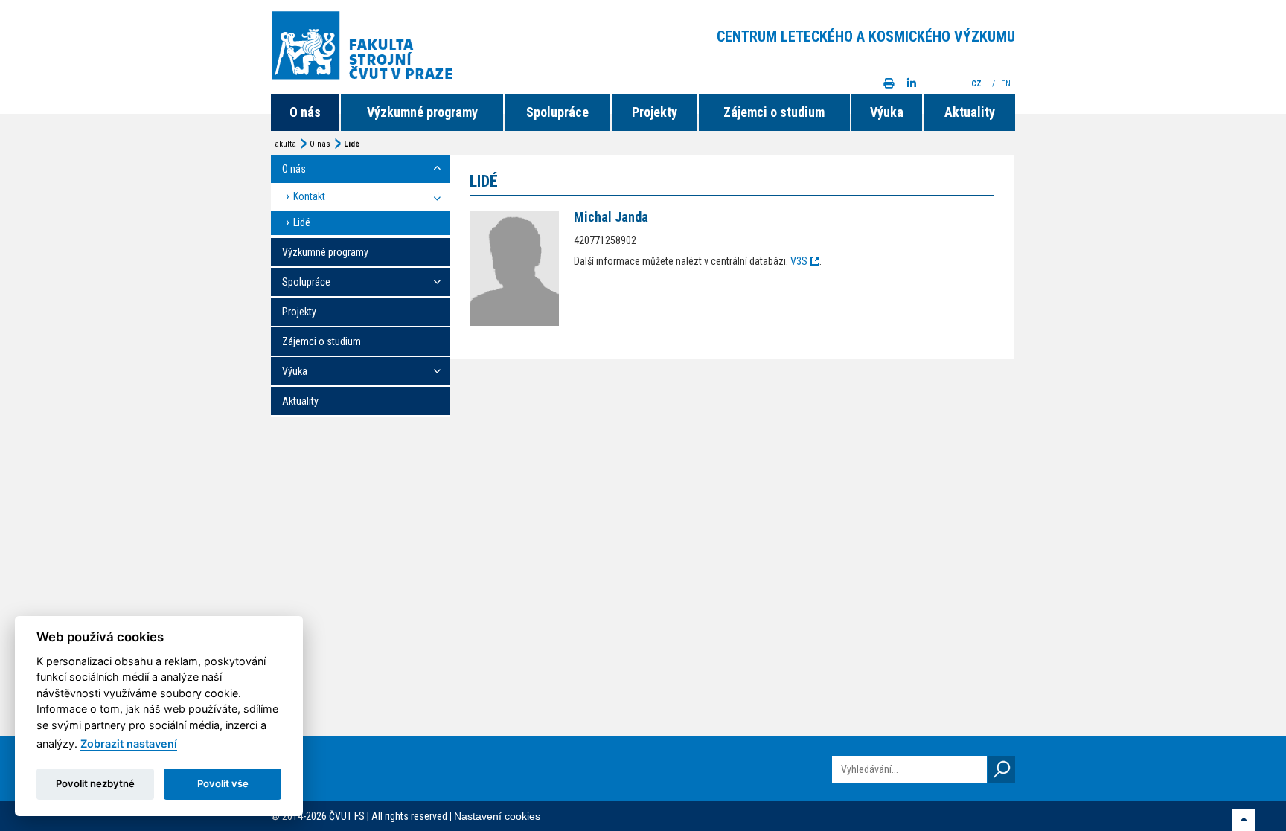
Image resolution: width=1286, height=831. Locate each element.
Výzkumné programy (422, 112)
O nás (305, 112)
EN (1007, 84)
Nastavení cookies (497, 816)
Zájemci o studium (774, 112)
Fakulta (283, 144)
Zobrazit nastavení (128, 743)
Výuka (886, 112)
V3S (798, 261)
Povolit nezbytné (95, 783)
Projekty (654, 112)
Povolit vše (223, 783)
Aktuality (969, 112)
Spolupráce (557, 112)
